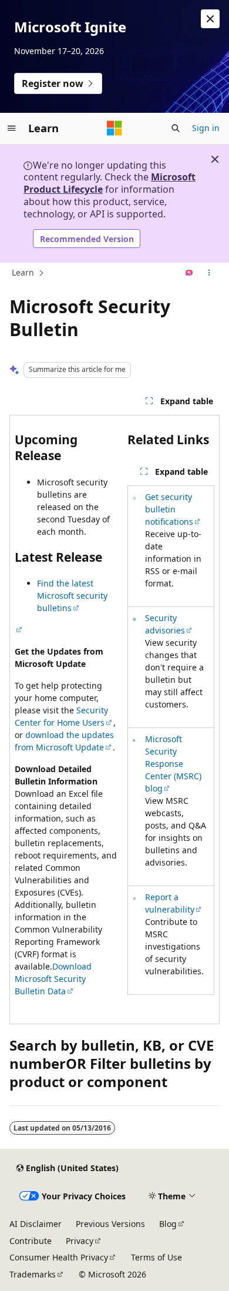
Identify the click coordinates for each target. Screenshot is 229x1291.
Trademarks (32, 1274)
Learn (23, 272)
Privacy (79, 1240)
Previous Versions (110, 1223)
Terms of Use (156, 1257)
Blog (168, 1223)
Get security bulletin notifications (169, 509)
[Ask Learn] (189, 273)
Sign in (206, 127)
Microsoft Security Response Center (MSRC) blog (173, 763)
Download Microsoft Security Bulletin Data (53, 979)
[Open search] (175, 128)
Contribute (30, 1240)
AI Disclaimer (35, 1223)
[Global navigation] (11, 128)
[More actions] (209, 273)
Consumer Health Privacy (58, 1257)
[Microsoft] (114, 128)
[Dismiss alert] (210, 18)
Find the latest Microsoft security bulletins (72, 595)
